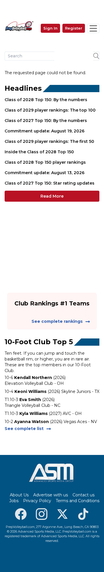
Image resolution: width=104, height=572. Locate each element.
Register (73, 28)
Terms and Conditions (77, 500)
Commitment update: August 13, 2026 (44, 172)
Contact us (83, 495)
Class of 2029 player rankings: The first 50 (49, 141)
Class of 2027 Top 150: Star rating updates (49, 183)
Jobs (13, 500)
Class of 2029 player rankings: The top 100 (50, 110)
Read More (52, 196)
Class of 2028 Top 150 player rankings (45, 162)
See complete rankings (57, 321)
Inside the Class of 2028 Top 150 (39, 151)
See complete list (24, 428)
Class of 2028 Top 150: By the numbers (46, 99)
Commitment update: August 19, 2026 (44, 131)
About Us (19, 495)
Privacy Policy (37, 500)
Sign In (50, 28)
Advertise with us (50, 495)
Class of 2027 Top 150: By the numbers (46, 120)
